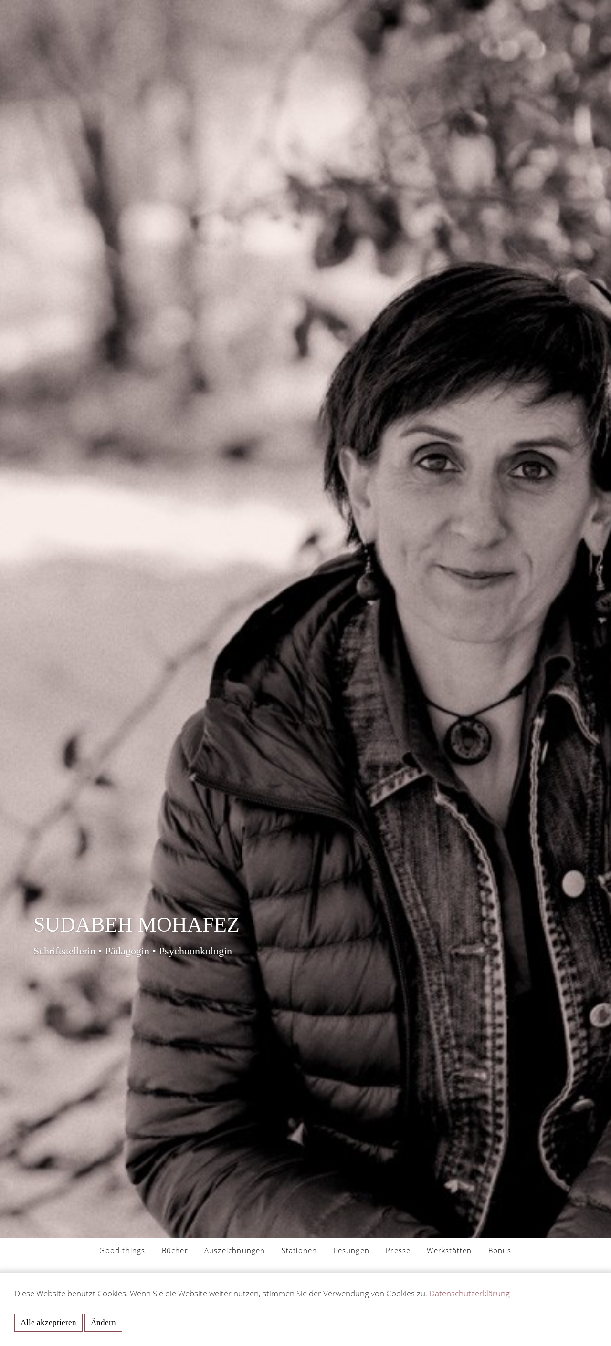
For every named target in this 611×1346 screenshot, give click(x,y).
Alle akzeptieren (48, 1322)
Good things (122, 1250)
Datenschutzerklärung (469, 1293)
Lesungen (352, 1250)
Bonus (500, 1250)
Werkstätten (449, 1250)
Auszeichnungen (234, 1250)
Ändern (103, 1322)
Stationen (299, 1250)
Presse (398, 1250)
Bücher (175, 1250)
